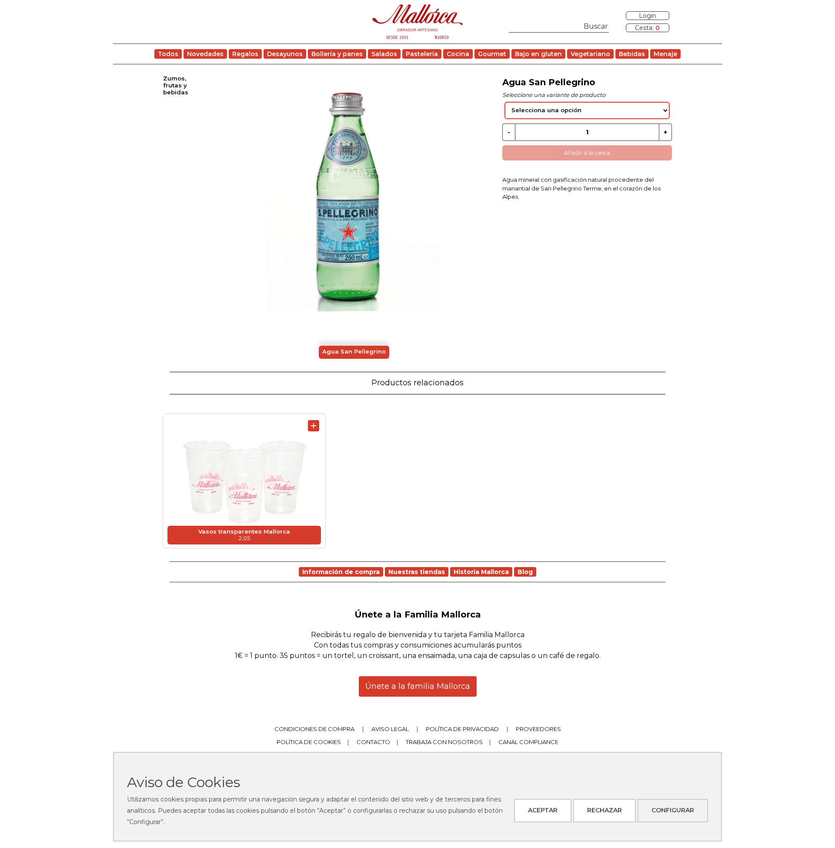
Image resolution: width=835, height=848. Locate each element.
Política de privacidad (462, 728)
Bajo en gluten (538, 54)
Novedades (205, 54)
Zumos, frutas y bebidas (175, 85)
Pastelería (422, 54)
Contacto (373, 741)
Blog (525, 572)
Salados (384, 54)
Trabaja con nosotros (444, 741)
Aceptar (543, 810)
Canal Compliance (528, 741)
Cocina (458, 54)
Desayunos (285, 54)
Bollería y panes (337, 54)
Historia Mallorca (481, 572)
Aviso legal (390, 728)
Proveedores (538, 728)
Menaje (665, 54)
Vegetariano (590, 54)
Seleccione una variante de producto (553, 94)
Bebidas (632, 54)
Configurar (672, 810)
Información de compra (341, 572)
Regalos (245, 54)
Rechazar (604, 810)
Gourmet (492, 54)
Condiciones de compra (314, 728)
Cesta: (647, 28)
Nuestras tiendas (416, 572)
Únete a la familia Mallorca (417, 686)
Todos (168, 54)
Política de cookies (309, 741)
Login (647, 16)
